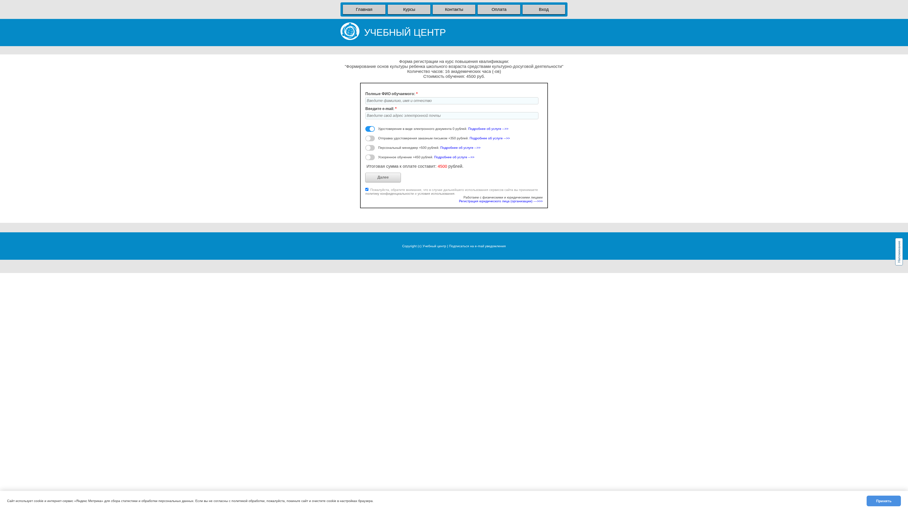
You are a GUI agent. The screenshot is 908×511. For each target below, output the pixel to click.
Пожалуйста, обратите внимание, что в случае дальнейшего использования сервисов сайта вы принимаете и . (451, 191)
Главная (364, 9)
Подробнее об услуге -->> (488, 129)
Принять (883, 501)
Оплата (499, 9)
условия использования (436, 193)
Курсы (409, 9)
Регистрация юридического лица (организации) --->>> (501, 201)
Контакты (454, 9)
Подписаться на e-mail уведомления (477, 246)
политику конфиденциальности (390, 193)
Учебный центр (434, 246)
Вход (544, 9)
